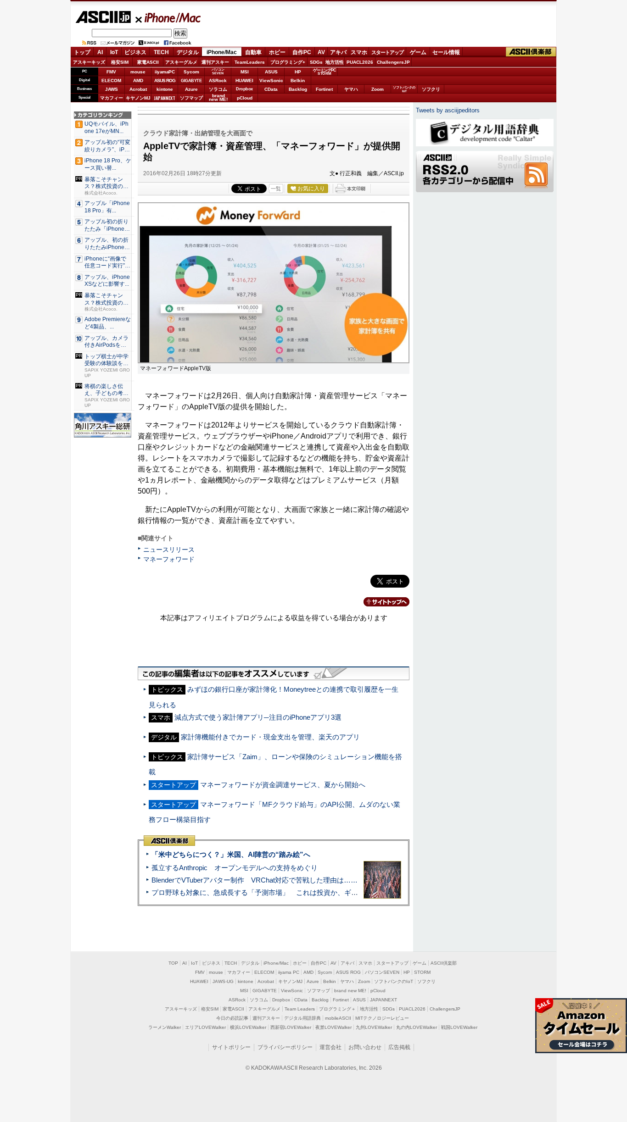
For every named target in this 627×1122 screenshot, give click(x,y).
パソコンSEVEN (218, 71)
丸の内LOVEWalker (416, 1027)
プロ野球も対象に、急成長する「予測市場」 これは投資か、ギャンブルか (268, 892)
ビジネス (135, 52)
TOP (173, 963)
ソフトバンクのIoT (404, 89)
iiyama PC (288, 972)
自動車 (253, 52)
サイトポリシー (231, 1047)
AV (321, 52)
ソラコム (218, 89)
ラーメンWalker (164, 1027)
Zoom (377, 89)
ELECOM (111, 80)
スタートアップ (387, 52)
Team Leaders (300, 1008)
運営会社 (330, 1047)
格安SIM (120, 62)
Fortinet (324, 89)
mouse (138, 71)
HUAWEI (244, 80)
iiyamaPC (164, 71)
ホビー (277, 52)
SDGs (316, 62)
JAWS (111, 89)
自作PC (301, 52)
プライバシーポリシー (285, 1047)
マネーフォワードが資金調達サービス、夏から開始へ (282, 785)
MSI (245, 71)
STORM (422, 972)
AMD (138, 80)
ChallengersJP (393, 62)
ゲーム (418, 52)
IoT (114, 52)
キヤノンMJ (138, 97)
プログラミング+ (287, 62)
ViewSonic (271, 80)
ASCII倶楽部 (531, 52)
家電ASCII (148, 62)
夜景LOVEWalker (333, 1027)
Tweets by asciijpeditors (448, 110)
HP (298, 71)
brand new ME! (350, 990)
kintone (165, 89)
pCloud (244, 97)
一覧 (276, 188)
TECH (161, 52)
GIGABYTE (191, 80)
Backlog (298, 89)
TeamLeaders (250, 62)
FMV (111, 71)
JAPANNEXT (164, 97)
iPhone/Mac (168, 17)
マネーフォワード (169, 559)
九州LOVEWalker (374, 1027)
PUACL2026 (360, 62)
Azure (191, 89)
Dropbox (244, 89)
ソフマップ (191, 97)
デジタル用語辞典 (302, 1018)
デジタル (188, 52)
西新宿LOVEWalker (290, 1027)
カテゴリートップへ (381, 601)
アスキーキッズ (89, 62)
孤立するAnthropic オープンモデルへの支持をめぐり (234, 868)
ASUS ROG (164, 80)
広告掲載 (399, 1047)
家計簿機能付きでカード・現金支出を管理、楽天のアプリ (270, 737)
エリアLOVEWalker (205, 1027)
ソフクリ (431, 89)
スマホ (359, 52)
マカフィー (111, 97)
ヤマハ (351, 89)
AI (100, 52)
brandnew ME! (218, 98)
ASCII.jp (103, 17)
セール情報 (446, 52)
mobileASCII (338, 1018)
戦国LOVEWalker (459, 1027)
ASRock (218, 80)
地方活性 (334, 62)
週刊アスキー (215, 62)
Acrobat (138, 89)
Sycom (191, 71)
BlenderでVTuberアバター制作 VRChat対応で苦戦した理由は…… (254, 880)
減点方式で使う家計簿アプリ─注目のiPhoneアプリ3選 (257, 717)
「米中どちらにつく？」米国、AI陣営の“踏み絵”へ (230, 854)
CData (271, 89)
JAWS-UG (223, 981)
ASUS (271, 71)
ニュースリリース (169, 549)
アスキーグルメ (181, 62)
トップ (82, 52)
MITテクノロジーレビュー (382, 1018)
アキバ (338, 52)
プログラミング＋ (337, 1008)
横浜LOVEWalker (248, 1027)
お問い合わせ (364, 1047)
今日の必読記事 (232, 1018)
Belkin (298, 80)
